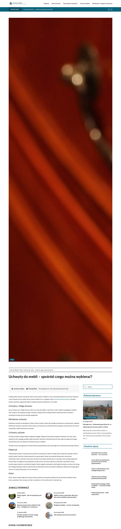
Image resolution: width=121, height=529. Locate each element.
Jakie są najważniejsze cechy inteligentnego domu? (100, 469)
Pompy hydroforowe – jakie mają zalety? (100, 493)
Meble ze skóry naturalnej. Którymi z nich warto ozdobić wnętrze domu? (66, 496)
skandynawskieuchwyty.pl (62, 399)
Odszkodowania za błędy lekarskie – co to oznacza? (99, 453)
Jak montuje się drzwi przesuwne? (65, 515)
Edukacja (46, 3)
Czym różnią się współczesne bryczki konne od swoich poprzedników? (100, 461)
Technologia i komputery (70, 3)
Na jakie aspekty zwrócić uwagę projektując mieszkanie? (27, 515)
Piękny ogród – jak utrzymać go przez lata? (29, 496)
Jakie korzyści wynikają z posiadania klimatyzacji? (99, 477)
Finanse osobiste (85, 3)
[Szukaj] (85, 387)
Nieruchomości (56, 3)
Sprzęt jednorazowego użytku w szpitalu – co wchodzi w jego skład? (100, 485)
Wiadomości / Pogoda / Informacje (102, 3)
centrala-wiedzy (19, 388)
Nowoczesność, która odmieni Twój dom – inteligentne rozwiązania (28, 506)
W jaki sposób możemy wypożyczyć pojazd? (37, 9)
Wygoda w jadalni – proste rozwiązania (66, 505)
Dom (12, 359)
